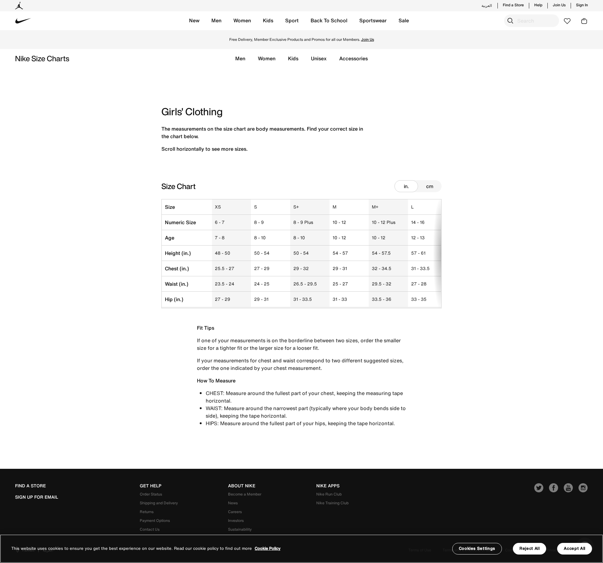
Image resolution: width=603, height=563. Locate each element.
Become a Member (244, 494)
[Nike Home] (23, 21)
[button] (194, 20)
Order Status (151, 494)
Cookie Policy (267, 549)
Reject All (529, 548)
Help (538, 5)
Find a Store (513, 5)
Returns (147, 511)
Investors (236, 520)
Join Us (559, 5)
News (233, 503)
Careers (235, 511)
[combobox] (531, 20)
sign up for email (36, 497)
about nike (241, 486)
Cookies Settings (477, 548)
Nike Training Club (332, 503)
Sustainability (240, 529)
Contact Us (150, 529)
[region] (301, 548)
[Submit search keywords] (510, 20)
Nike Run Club (329, 494)
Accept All (574, 548)
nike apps (328, 486)
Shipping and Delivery (159, 503)
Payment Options (155, 520)
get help (150, 486)
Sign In (582, 5)
